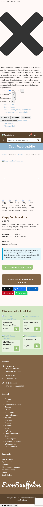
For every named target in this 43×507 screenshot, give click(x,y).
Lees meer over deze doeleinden (16, 112)
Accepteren (5, 117)
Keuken (8, 418)
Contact (5, 472)
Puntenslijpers (10, 439)
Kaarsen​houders (11, 415)
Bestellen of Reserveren (17, 267)
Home (4, 155)
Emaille (8, 410)
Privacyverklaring (10, 126)
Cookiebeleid (8, 123)
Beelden (21, 155)
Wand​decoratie (10, 444)
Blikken (7, 402)
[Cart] (35, 135)
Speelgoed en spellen (13, 441)
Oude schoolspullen (12, 433)
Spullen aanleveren (9, 462)
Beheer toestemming (9, 505)
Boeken (8, 407)
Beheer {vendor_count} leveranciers (17, 110)
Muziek (7, 428)
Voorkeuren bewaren (9, 121)
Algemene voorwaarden (11, 467)
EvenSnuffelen (21, 500)
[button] (21, 34)
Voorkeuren (26, 117)
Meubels (8, 426)
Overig (7, 436)
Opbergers (9, 431)
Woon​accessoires (11, 447)
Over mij (5, 464)
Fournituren (9, 412)
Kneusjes (8, 420)
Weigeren (15, 117)
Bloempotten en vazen (13, 404)
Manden (8, 423)
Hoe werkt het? (8, 459)
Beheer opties (9, 104)
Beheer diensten (10, 107)
